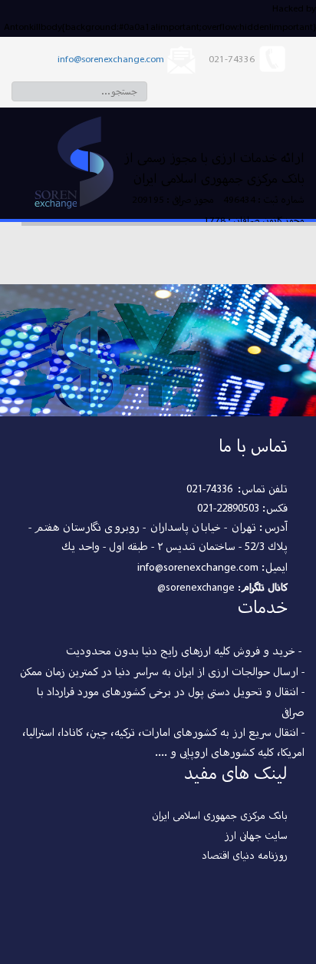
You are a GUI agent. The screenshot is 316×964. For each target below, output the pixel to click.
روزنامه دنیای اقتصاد (245, 856)
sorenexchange (200, 588)
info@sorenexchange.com (111, 60)
